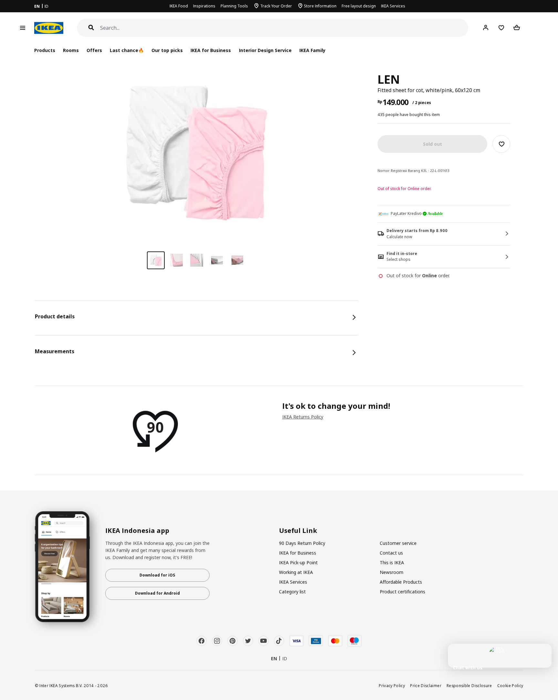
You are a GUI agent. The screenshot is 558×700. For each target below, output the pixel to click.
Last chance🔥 (127, 50)
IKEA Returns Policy (302, 417)
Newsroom (391, 572)
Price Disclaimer (425, 685)
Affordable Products (401, 582)
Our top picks (167, 50)
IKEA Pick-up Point (298, 562)
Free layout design (359, 6)
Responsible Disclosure (469, 685)
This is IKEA (392, 562)
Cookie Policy (510, 685)
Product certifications (402, 592)
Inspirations (204, 6)
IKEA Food (179, 6)
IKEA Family (312, 50)
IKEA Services (393, 6)
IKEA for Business (211, 50)
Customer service (398, 543)
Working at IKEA (296, 572)
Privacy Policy (392, 685)
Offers (94, 50)
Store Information (320, 6)
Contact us (391, 553)
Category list (292, 592)
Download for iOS (157, 575)
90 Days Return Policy (302, 543)
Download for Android (157, 593)
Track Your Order (276, 6)
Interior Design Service (265, 50)
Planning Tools (234, 6)
